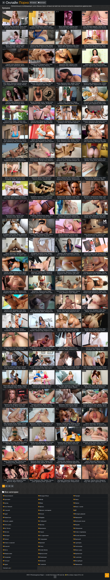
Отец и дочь (7, 524)
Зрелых (42, 506)
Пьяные (42, 514)
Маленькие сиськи (80, 521)
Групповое (7, 499)
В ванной (6, 546)
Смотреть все (7, 568)
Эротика (42, 524)
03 (9, 486)
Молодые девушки (80, 514)
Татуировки (7, 557)
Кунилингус (43, 528)
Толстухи (6, 560)
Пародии (77, 495)
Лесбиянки (43, 560)
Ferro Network (8, 506)
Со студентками (44, 535)
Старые (42, 532)
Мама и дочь (78, 550)
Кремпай (42, 542)
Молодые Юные (44, 495)
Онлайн (17, 2)
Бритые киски (43, 553)
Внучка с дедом (8, 521)
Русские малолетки (80, 535)
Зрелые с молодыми (45, 510)
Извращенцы (78, 564)
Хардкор (42, 517)
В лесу (41, 546)
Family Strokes (44, 550)
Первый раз (7, 517)
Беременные (78, 553)
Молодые (7, 535)
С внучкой (7, 510)
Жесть (6, 550)
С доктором (78, 542)
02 (6, 486)
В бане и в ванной (9, 542)
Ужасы (77, 499)
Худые (6, 564)
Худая (6, 514)
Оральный (78, 539)
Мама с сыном (79, 506)
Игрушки (77, 524)
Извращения (78, 517)
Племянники (43, 557)
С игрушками (43, 539)
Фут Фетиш (7, 528)
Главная (33, 2)
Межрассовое (8, 553)
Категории (42, 2)
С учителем (78, 557)
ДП (75, 510)
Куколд (6, 503)
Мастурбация (78, 560)
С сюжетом (43, 564)
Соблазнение (78, 528)
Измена (77, 503)
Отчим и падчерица (80, 532)
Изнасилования (8, 495)
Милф (41, 499)
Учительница (78, 546)
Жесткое (6, 532)
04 (12, 486)
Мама (41, 503)
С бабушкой (43, 521)
